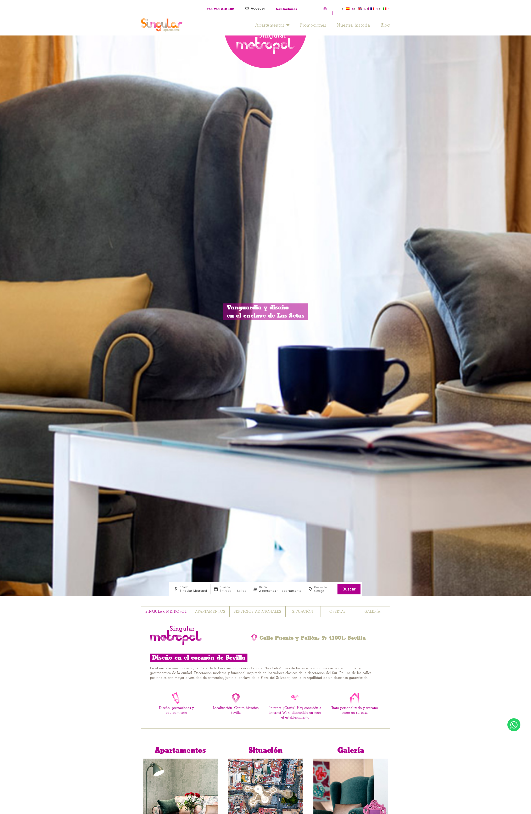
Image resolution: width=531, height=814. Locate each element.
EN (364, 9)
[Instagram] (325, 9)
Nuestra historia (353, 25)
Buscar (349, 589)
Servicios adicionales (257, 611)
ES (352, 9)
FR (377, 9)
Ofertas (337, 611)
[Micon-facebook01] (309, 9)
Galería (372, 611)
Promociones (313, 25)
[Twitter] (317, 9)
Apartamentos (269, 25)
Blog (385, 25)
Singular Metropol (166, 611)
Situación (302, 611)
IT (389, 9)
